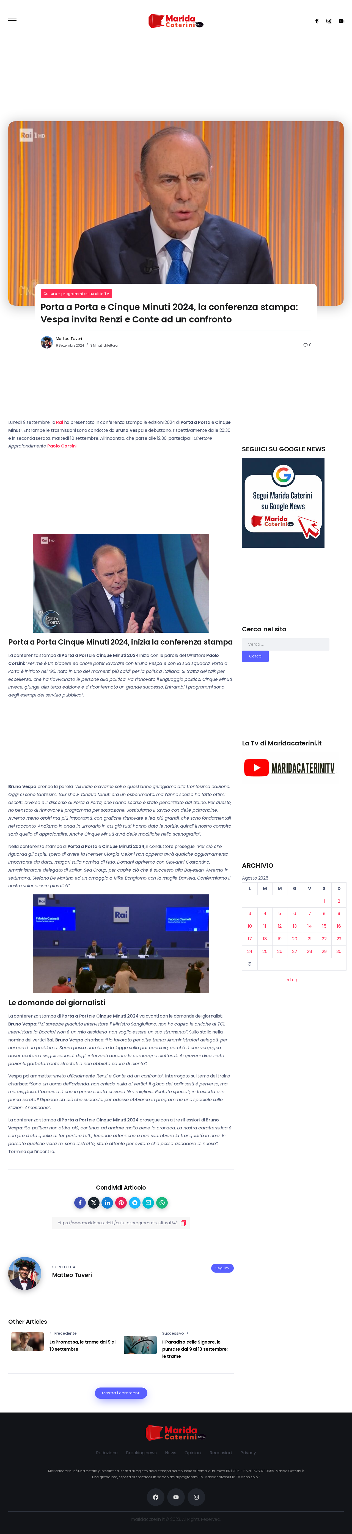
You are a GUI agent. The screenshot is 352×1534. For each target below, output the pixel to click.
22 (324, 939)
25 (265, 951)
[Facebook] (314, 21)
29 (324, 951)
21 (310, 939)
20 (294, 939)
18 (265, 939)
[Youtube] (339, 21)
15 (324, 926)
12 (280, 926)
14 (309, 926)
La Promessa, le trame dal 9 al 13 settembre (83, 1345)
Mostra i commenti (121, 1393)
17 (250, 939)
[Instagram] (327, 21)
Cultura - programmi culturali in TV (76, 293)
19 (280, 939)
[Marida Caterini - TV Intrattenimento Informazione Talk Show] (176, 21)
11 (264, 926)
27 (294, 951)
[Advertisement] (294, 406)
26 (279, 951)
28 (309, 951)
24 (250, 951)
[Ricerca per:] (285, 644)
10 (250, 926)
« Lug (292, 980)
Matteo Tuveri (69, 338)
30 (339, 951)
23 (339, 939)
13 (295, 926)
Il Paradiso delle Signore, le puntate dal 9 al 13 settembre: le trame (195, 1349)
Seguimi (222, 1268)
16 (339, 926)
